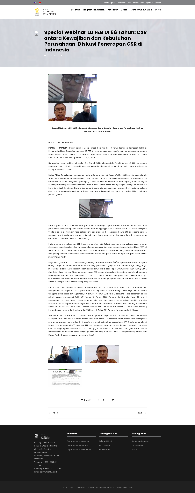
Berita (53, 56)
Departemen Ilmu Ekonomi (79, 449)
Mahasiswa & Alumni (141, 9)
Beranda (75, 9)
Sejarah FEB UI (105, 441)
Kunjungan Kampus (140, 441)
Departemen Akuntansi (77, 445)
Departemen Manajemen (78, 441)
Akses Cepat (138, 2)
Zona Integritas (109, 2)
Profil (158, 9)
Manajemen (104, 445)
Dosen (124, 9)
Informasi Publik (124, 2)
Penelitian (113, 9)
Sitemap (135, 449)
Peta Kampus (138, 445)
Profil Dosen (104, 449)
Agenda (149, 2)
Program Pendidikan (94, 9)
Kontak (158, 2)
